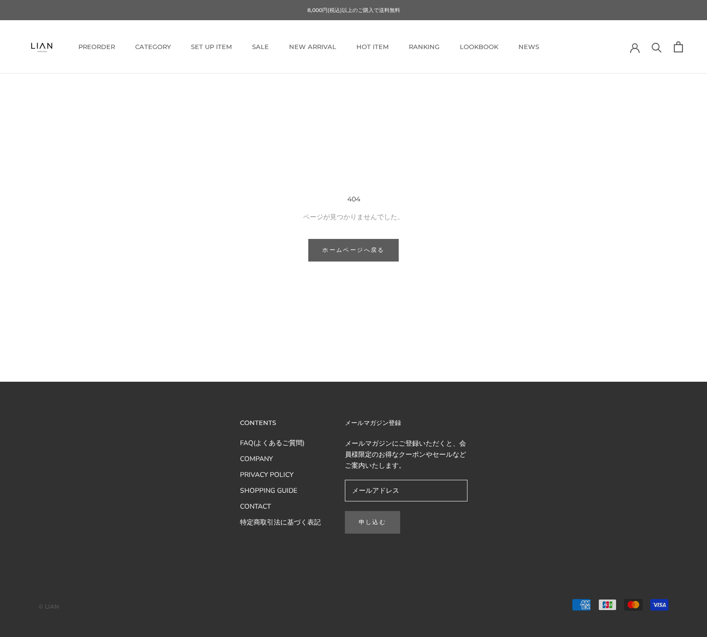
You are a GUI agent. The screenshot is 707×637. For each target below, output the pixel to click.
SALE (260, 46)
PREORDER (96, 46)
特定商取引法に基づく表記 (280, 522)
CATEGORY (153, 46)
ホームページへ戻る (353, 249)
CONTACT (255, 506)
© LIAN (48, 606)
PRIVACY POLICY (266, 474)
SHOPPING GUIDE (268, 490)
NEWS (528, 46)
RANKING (424, 46)
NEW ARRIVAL (312, 46)
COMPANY (256, 458)
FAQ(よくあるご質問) (272, 443)
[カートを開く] (678, 46)
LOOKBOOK (479, 46)
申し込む (373, 521)
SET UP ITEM (211, 46)
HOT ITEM (372, 46)
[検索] (657, 47)
